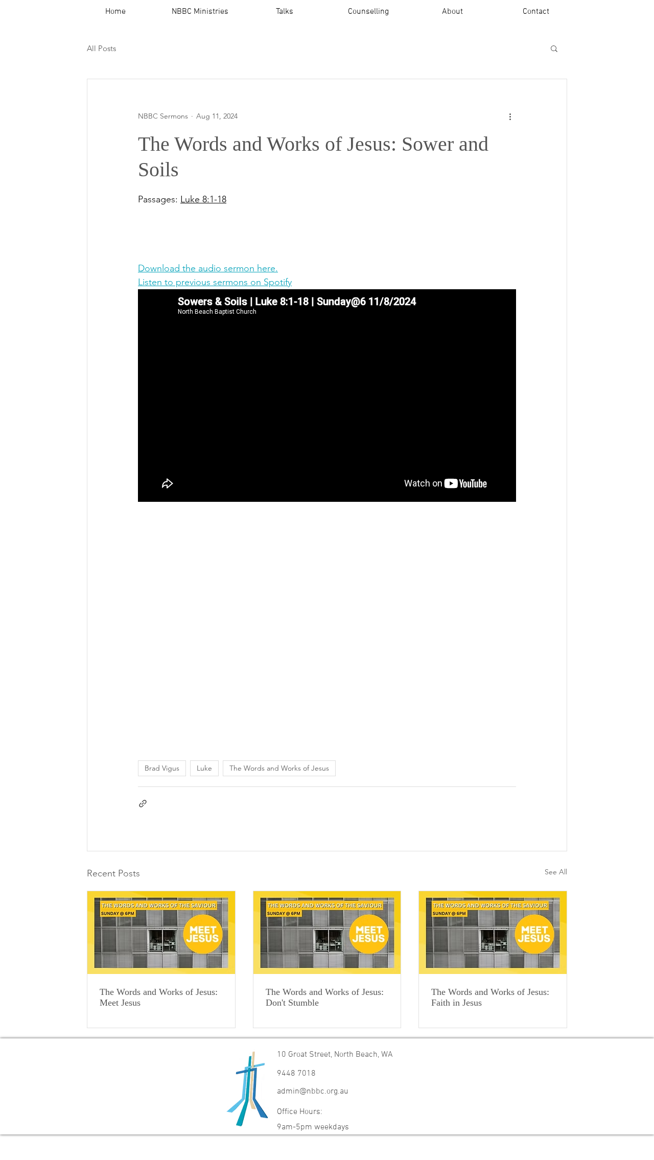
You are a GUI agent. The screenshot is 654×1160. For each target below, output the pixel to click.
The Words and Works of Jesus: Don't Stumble (325, 997)
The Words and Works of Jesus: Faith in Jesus (490, 997)
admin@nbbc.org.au (312, 1091)
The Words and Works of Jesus (279, 768)
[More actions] (510, 116)
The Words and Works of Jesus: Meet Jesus (159, 997)
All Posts (101, 48)
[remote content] (268, 233)
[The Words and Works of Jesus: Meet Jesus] (161, 932)
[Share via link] (143, 803)
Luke (204, 768)
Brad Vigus (162, 768)
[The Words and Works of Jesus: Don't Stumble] (327, 932)
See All (556, 871)
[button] (200, 12)
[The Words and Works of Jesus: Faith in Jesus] (493, 932)
